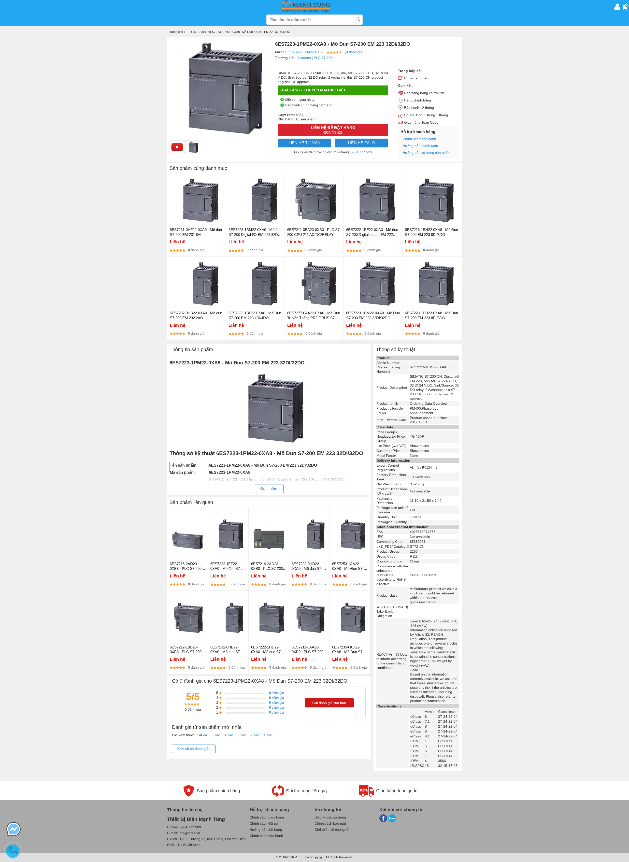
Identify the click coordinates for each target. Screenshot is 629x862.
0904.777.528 (361, 152)
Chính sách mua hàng (267, 817)
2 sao (255, 735)
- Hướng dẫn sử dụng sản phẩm (425, 153)
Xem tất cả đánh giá (194, 749)
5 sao (216, 735)
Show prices (419, 446)
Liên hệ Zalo (361, 143)
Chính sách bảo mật (330, 823)
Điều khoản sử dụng (330, 817)
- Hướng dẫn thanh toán (419, 146)
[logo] (310, 6)
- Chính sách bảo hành (418, 139)
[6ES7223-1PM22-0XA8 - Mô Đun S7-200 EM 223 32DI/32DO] (192, 147)
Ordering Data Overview (428, 403)
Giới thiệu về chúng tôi (331, 830)
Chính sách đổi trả (264, 823)
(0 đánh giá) (354, 52)
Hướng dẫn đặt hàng (266, 830)
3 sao (242, 735)
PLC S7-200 (323, 58)
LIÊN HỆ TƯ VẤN (304, 143)
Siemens (304, 58)
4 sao (229, 735)
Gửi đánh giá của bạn (329, 703)
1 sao (268, 735)
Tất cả (202, 735)
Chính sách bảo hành (266, 836)
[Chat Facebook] (13, 829)
